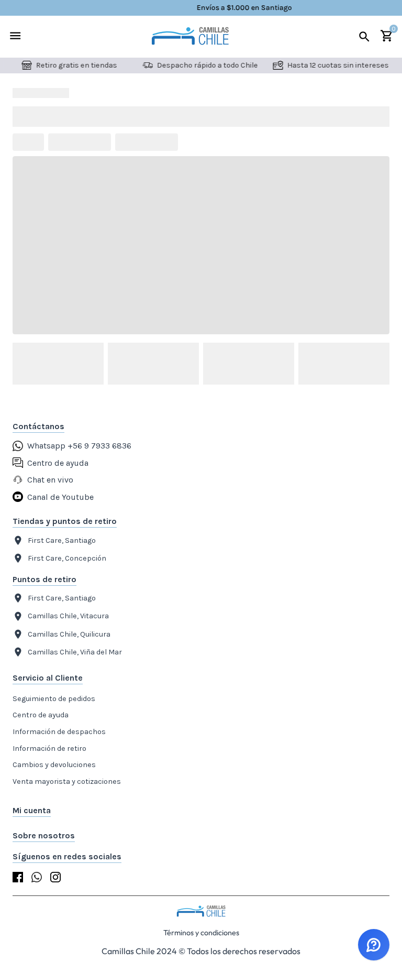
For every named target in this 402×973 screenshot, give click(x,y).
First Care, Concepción (67, 558)
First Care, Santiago (62, 540)
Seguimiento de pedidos (54, 698)
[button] (201, 810)
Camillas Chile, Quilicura (69, 634)
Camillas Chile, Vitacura (68, 615)
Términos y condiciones (201, 932)
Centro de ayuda (41, 714)
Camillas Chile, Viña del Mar (75, 652)
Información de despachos (59, 731)
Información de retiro (49, 748)
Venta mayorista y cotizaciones (67, 781)
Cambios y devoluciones (54, 764)
